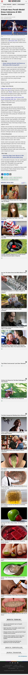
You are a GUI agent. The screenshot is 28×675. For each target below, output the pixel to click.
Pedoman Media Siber (6, 666)
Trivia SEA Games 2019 (14, 179)
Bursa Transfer (7, 4)
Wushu (10, 91)
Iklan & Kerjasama (11, 668)
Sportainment (21, 4)
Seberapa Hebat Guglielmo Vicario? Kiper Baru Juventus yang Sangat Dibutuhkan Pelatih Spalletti (14, 637)
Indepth (14, 4)
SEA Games (6, 177)
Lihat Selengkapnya (22, 656)
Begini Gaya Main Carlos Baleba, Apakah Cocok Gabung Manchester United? (14, 628)
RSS (17, 668)
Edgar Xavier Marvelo (6, 88)
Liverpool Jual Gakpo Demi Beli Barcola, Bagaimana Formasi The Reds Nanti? (12, 642)
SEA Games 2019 (13, 40)
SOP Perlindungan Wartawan (18, 666)
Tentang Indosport (8, 665)
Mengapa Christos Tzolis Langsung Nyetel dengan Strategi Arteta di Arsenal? (15, 632)
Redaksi (15, 665)
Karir (20, 665)
